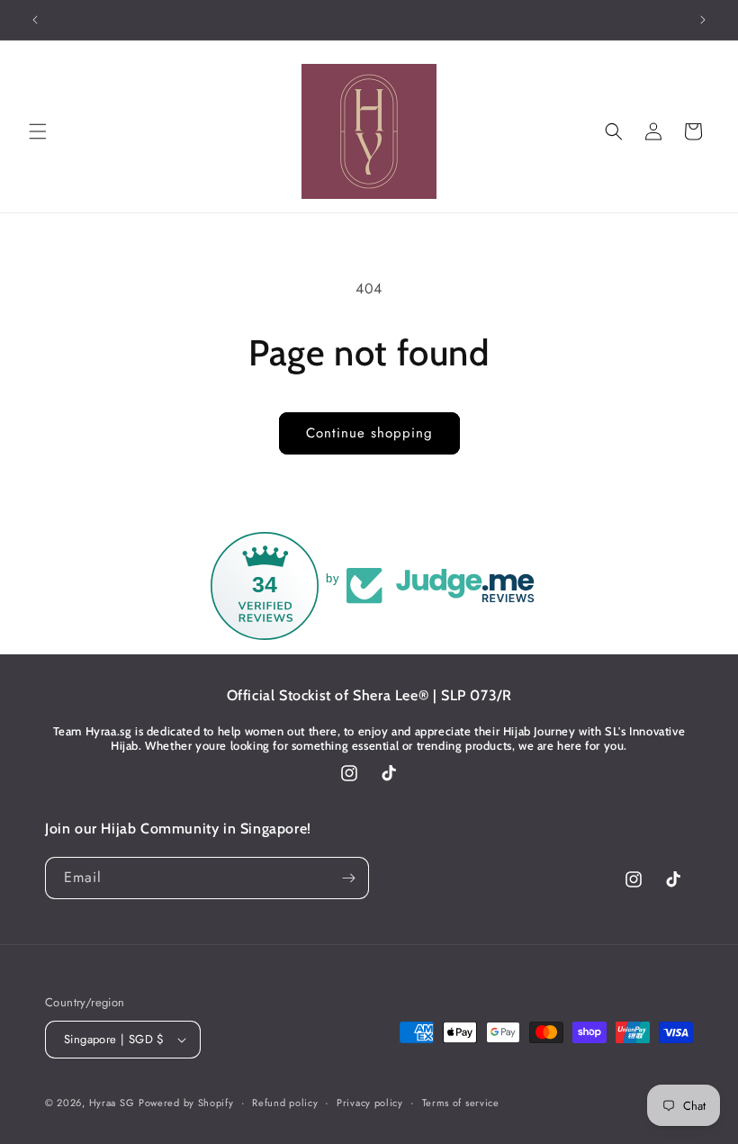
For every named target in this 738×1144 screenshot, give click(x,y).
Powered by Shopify (186, 1102)
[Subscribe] (348, 878)
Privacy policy (370, 1102)
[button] (38, 131)
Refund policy (285, 1102)
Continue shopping (369, 433)
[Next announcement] (703, 20)
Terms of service (461, 1102)
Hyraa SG (112, 1102)
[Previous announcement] (35, 20)
